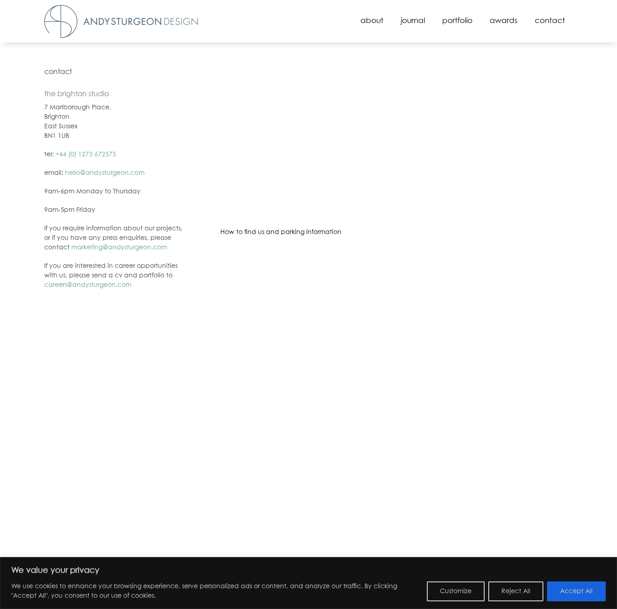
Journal (413, 21)
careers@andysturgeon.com (87, 285)
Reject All (515, 591)
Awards (504, 21)
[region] (308, 583)
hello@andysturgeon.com (105, 173)
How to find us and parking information (280, 232)
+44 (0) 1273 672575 (86, 154)
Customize (456, 591)
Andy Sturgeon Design (121, 21)
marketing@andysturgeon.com (119, 247)
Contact (550, 21)
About (371, 21)
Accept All (576, 591)
